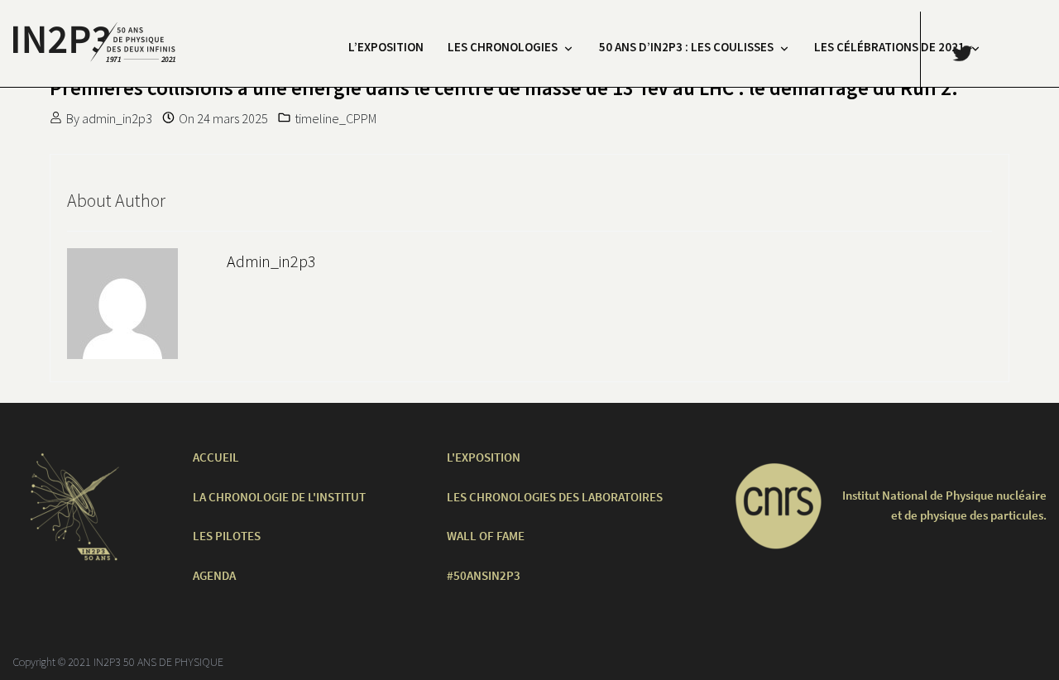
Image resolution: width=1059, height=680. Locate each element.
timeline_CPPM (335, 118)
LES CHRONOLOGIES (503, 47)
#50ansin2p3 (483, 575)
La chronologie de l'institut (279, 497)
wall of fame (486, 536)
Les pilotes (227, 536)
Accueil (216, 457)
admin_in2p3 (117, 118)
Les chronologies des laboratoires (555, 497)
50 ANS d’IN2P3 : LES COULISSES (686, 47)
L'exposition (483, 457)
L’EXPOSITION (386, 47)
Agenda (214, 575)
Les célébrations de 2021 (889, 47)
